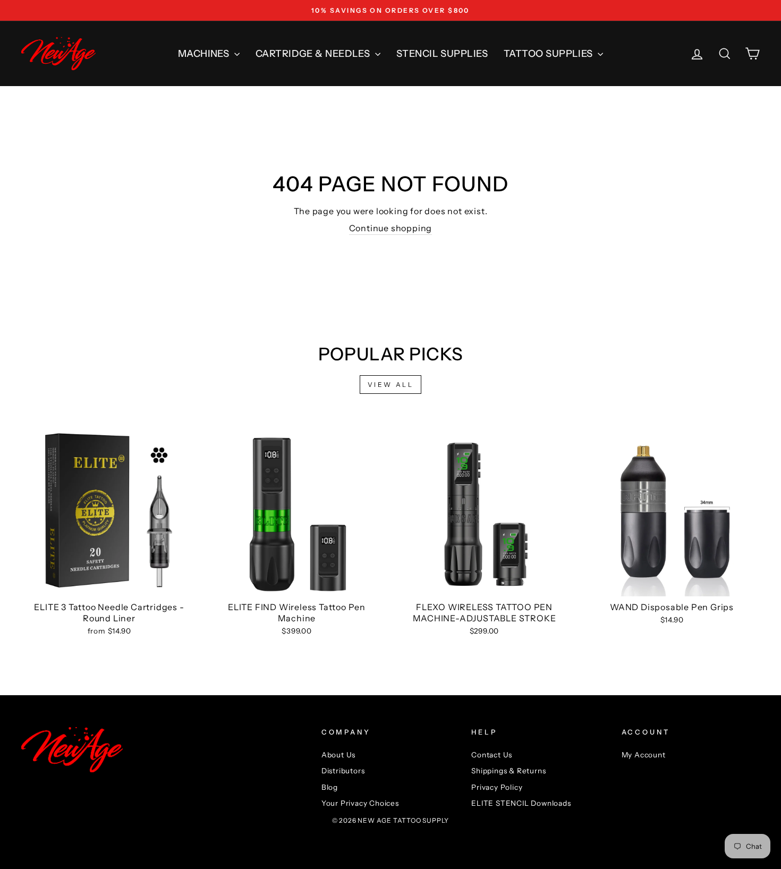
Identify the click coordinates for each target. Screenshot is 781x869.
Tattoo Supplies (549, 54)
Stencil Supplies (442, 54)
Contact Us (491, 754)
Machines (205, 54)
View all (391, 385)
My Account (644, 754)
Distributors (343, 770)
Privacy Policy (496, 787)
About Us (338, 754)
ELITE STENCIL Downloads (521, 803)
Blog (329, 787)
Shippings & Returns (508, 770)
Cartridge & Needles (314, 54)
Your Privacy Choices (360, 803)
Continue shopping (390, 228)
